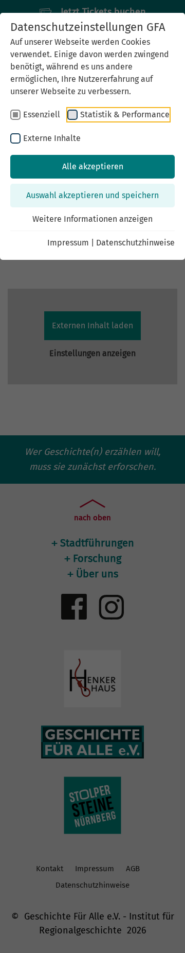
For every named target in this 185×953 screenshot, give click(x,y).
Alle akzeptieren (92, 166)
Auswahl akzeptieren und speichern (92, 195)
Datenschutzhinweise (135, 243)
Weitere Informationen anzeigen (92, 219)
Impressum (68, 243)
